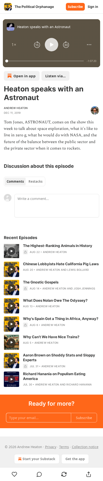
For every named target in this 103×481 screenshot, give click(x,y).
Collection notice (85, 447)
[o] (11, 251)
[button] (14, 45)
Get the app (75, 459)
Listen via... (55, 75)
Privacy (50, 447)
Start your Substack (39, 459)
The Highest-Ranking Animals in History (57, 245)
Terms (64, 447)
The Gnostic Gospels (40, 282)
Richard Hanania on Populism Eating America (54, 376)
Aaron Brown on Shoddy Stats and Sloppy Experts (59, 357)
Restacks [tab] (35, 181)
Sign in (93, 7)
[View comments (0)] (39, 474)
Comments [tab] (15, 181)
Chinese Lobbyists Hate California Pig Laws (61, 264)
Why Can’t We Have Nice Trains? (51, 337)
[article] (51, 251)
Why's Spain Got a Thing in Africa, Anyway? (60, 318)
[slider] (45, 61)
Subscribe (75, 7)
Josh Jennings (84, 288)
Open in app (24, 75)
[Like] (14, 474)
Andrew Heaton (16, 108)
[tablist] (24, 181)
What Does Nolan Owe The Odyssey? (55, 300)
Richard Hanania (79, 384)
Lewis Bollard (78, 269)
